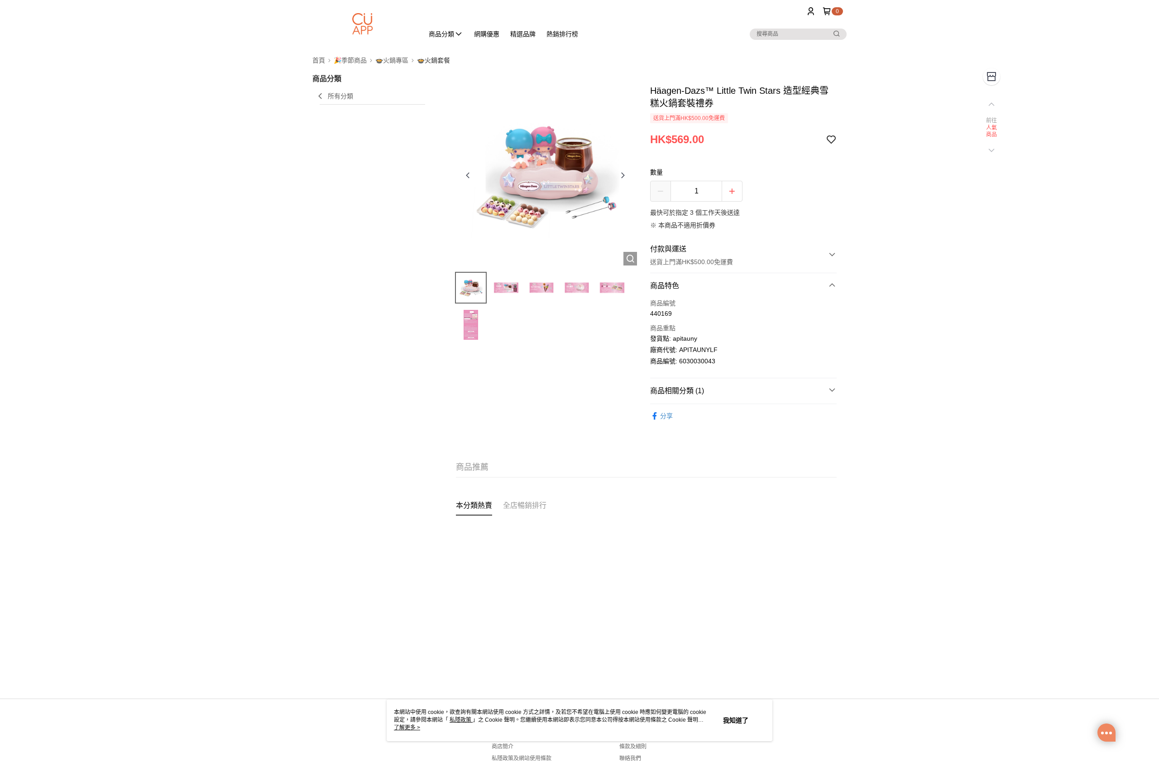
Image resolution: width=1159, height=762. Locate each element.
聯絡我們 (630, 758)
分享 (666, 416)
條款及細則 (633, 746)
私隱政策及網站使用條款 (521, 758)
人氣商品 (991, 131)
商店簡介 (502, 746)
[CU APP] (362, 24)
